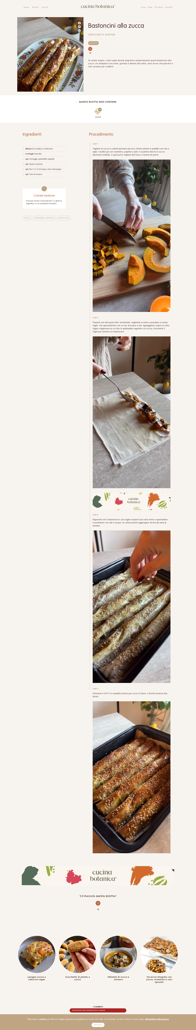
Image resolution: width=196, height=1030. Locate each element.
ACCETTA (98, 1025)
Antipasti (93, 43)
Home (26, 7)
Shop (150, 7)
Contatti (168, 7)
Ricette (35, 7)
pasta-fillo (63, 218)
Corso (143, 7)
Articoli (45, 7)
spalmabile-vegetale (44, 218)
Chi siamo (158, 7)
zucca (27, 218)
